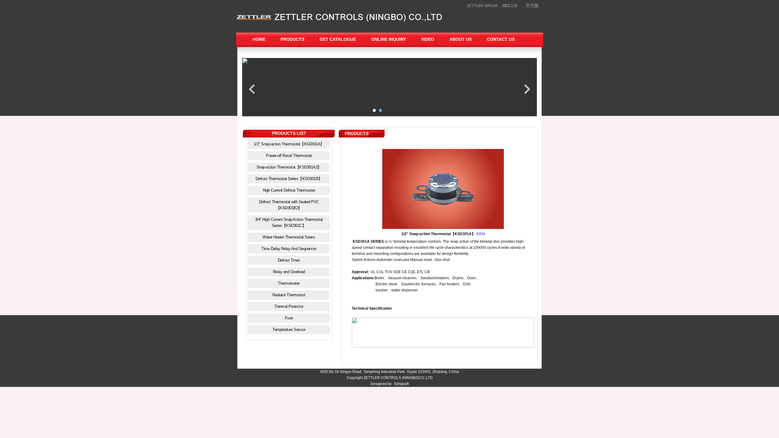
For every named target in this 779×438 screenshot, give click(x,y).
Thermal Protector (288, 306)
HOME (259, 39)
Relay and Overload (289, 271)
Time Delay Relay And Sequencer (288, 248)
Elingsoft (401, 384)
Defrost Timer (289, 260)
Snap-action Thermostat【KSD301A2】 (289, 167)
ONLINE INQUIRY (388, 39)
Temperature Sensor (288, 329)
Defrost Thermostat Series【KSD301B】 (289, 178)
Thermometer (289, 283)
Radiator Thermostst (289, 295)
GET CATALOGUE (338, 39)
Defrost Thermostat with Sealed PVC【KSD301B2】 (289, 205)
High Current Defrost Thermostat (289, 190)
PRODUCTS (292, 39)
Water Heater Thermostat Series (289, 237)
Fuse (289, 318)
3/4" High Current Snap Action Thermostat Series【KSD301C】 (289, 222)
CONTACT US (501, 39)
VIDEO (427, 39)
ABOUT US (460, 39)
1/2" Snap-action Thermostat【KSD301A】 (289, 144)
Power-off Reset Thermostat (289, 155)
